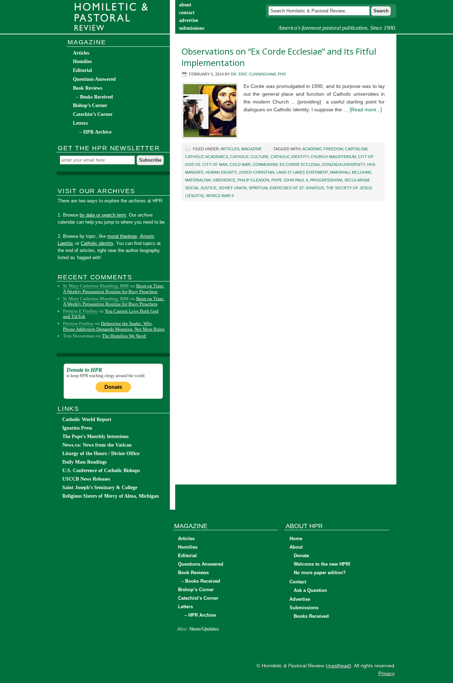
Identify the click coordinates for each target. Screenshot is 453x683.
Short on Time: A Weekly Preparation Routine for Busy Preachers (114, 288)
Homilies (82, 61)
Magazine (251, 149)
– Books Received (94, 97)
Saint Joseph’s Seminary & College (99, 487)
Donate (113, 387)
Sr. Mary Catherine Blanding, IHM (96, 286)
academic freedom (322, 149)
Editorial (82, 70)
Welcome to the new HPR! (322, 564)
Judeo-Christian (256, 172)
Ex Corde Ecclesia (300, 164)
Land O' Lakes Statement (302, 172)
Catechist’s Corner (93, 114)
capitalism (356, 149)
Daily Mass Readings (84, 462)
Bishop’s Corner (90, 105)
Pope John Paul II (289, 180)
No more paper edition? (320, 572)
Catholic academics (206, 157)
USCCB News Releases (86, 479)
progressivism (326, 180)
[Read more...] (366, 109)
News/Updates (204, 629)
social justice (201, 188)
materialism (198, 180)
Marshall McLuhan (350, 172)
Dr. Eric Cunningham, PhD (258, 74)
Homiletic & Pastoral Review (113, 17)
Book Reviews (87, 88)
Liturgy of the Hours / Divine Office (100, 453)
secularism (356, 180)
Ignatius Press (77, 428)
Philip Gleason (253, 180)
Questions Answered (94, 79)
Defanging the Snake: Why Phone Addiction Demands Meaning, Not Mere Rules (114, 326)
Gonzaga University (343, 164)
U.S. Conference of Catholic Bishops (101, 470)
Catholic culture (249, 157)
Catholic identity (290, 157)
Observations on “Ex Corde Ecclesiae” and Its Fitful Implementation (279, 56)
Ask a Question (310, 590)
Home (295, 538)
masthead (338, 665)
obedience (224, 180)
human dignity (221, 172)
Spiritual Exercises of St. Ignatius (286, 188)
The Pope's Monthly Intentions (95, 436)
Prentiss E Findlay (80, 311)
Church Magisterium (333, 157)
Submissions (304, 607)
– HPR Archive (95, 132)
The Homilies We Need (124, 335)
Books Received (311, 616)
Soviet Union (233, 188)
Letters (80, 123)
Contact (297, 581)
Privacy (386, 673)
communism (265, 164)
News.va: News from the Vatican (97, 445)
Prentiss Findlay (78, 323)
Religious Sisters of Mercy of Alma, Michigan (110, 496)
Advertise (299, 599)
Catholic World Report (86, 419)
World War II (220, 196)
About (296, 547)
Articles (229, 149)
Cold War (240, 164)
